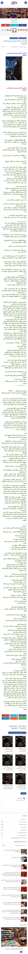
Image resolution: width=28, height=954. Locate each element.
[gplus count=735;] (14, 952)
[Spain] (18, 30)
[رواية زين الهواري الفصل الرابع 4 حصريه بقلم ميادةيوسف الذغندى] (7, 741)
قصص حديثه (22, 728)
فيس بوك (14, 25)
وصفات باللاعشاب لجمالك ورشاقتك (18, 837)
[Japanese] (4, 30)
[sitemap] (21, 952)
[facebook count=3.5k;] (19, 952)
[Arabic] (15, 32)
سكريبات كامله (14, 38)
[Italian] (15, 30)
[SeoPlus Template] (22, 949)
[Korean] (2, 30)
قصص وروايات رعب (21, 832)
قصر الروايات (8, 948)
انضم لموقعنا (14, 13)
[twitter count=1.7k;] (16, 952)
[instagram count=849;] (7, 952)
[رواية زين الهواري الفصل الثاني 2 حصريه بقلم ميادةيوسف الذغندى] (7, 760)
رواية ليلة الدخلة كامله (15, 857)
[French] (23, 30)
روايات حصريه (22, 38)
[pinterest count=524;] (9, 952)
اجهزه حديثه (22, 819)
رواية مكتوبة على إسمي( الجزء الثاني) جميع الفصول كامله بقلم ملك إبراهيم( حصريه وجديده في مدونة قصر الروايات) (10, 911)
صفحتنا (22, 25)
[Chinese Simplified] (12, 32)
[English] (26, 30)
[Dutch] (12, 30)
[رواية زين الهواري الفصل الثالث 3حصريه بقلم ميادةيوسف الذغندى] (20, 760)
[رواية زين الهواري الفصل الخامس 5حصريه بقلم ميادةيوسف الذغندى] (20, 741)
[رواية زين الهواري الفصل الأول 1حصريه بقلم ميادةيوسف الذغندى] (20, 778)
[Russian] (10, 30)
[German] (21, 30)
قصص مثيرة (14, 728)
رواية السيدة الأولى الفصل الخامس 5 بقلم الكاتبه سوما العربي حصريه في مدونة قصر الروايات (11, 889)
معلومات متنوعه (22, 835)
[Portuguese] (7, 30)
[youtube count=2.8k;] (12, 952)
